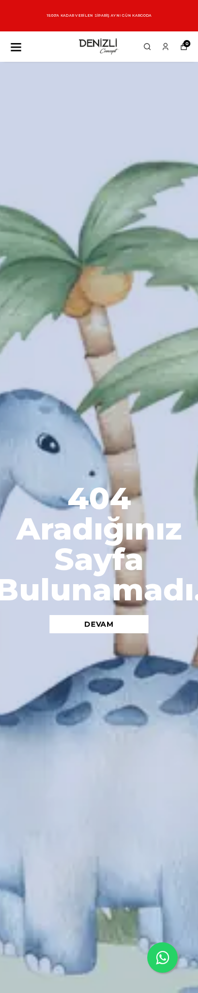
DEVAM (99, 624)
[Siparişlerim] (165, 47)
